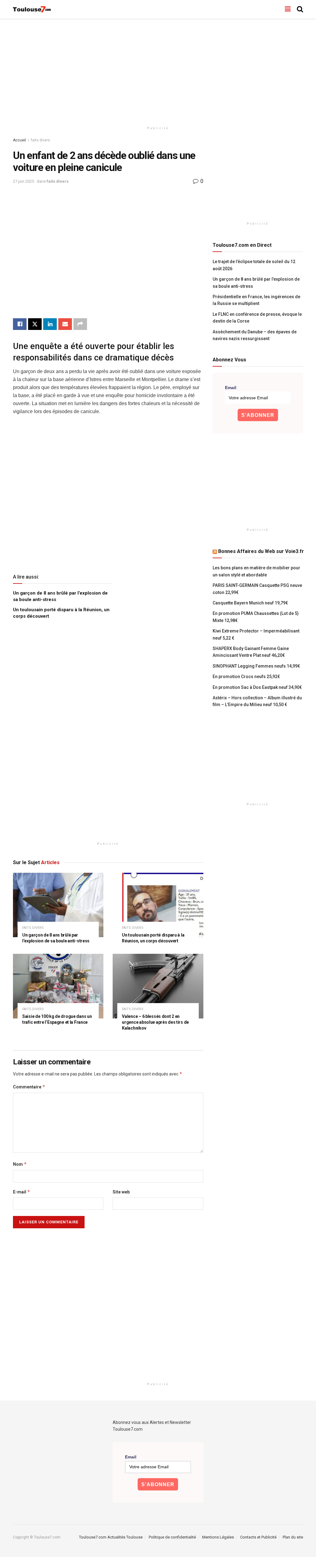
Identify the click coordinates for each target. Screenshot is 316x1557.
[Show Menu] (288, 9)
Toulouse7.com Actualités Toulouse (111, 1537)
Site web (121, 1191)
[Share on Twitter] (35, 324)
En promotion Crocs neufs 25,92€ (246, 676)
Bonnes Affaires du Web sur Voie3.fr (261, 551)
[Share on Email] (65, 324)
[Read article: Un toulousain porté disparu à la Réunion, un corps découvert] (158, 905)
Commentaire (29, 1087)
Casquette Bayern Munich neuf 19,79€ (250, 602)
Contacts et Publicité (258, 1537)
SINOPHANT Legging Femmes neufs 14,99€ (256, 666)
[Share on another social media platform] (80, 324)
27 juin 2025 (23, 181)
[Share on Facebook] (20, 324)
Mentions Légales (218, 1537)
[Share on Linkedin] (50, 324)
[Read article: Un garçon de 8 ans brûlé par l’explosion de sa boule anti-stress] (58, 905)
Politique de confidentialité (172, 1537)
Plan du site (293, 1537)
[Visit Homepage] (32, 9)
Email (230, 387)
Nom (20, 1164)
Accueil (19, 140)
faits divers (40, 140)
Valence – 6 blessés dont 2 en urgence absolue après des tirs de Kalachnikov (155, 1022)
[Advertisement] (158, 71)
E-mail (21, 1192)
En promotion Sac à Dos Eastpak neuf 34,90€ (257, 687)
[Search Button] (300, 9)
